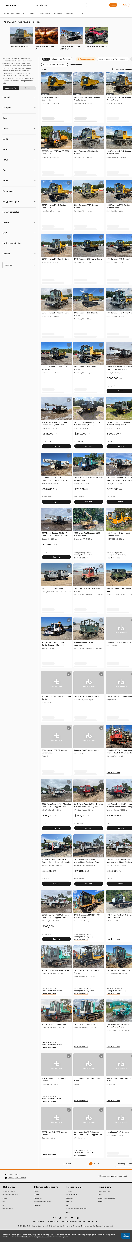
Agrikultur (69, 1202)
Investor (4, 1198)
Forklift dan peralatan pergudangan (76, 1209)
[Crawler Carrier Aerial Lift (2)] (96, 52)
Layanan (57, 13)
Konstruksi (69, 1191)
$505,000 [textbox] (112, 378)
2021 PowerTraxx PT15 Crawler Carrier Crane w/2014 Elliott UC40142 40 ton (54, 425)
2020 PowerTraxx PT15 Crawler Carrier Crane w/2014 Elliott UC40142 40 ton (119, 369)
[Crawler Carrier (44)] (21, 49)
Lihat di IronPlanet (81, 558)
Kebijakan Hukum (53, 1221)
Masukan (100, 1202)
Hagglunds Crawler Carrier (52, 588)
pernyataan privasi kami (42, 1237)
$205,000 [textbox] (48, 544)
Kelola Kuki (25, 1237)
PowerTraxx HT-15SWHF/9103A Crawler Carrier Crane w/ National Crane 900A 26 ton (55, 862)
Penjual (36, 1195)
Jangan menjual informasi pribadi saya (73, 1221)
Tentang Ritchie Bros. (8, 1191)
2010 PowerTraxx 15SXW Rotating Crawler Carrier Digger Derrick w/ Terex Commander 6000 (55, 917)
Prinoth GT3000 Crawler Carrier (87, 750)
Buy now (56, 446)
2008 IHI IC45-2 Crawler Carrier (87, 696)
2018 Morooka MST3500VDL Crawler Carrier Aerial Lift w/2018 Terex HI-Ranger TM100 (55, 480)
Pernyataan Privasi (38, 1221)
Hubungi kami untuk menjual (106, 1198)
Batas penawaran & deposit (42, 1202)
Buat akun (124, 5)
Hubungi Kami (121, 1176)
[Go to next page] (98, 1163)
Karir (3, 1202)
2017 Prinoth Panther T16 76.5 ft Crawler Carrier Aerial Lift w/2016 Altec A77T (55, 535)
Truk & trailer (70, 1198)
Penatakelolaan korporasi (10, 1195)
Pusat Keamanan (7, 1209)
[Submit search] (84, 5)
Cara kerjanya (43, 13)
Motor (68, 1205)
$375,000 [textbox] (112, 489)
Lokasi (81, 13)
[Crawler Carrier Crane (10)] (46, 52)
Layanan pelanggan (104, 1191)
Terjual (27, 88)
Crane (68, 1212)
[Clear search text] (81, 5)
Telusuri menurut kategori (12, 13)
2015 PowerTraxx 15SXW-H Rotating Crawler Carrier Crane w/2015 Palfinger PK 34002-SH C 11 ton (88, 806)
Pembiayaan (70, 13)
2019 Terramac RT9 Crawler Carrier (56, 259)
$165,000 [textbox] (48, 815)
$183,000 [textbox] (112, 870)
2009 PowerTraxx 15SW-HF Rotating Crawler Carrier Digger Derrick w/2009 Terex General (56, 806)
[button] (21, 38)
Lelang (30, 13)
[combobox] (113, 59)
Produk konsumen (71, 1195)
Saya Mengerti (126, 1235)
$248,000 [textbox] (113, 815)
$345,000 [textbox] (48, 489)
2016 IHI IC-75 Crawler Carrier (54, 1024)
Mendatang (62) (11, 88)
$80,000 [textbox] (47, 870)
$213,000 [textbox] (80, 870)
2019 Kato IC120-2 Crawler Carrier (55, 970)
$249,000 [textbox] (81, 815)
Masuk (113, 5)
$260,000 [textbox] (80, 433)
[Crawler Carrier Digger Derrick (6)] (71, 52)
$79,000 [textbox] (80, 489)
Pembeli (36, 1191)
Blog (3, 1205)
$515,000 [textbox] (47, 433)
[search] (34, 265)
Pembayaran (38, 1205)
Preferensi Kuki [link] (92, 1221)
